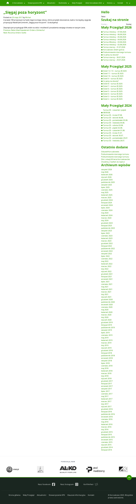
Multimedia (63, 3)
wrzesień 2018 (107, 358)
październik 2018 (108, 355)
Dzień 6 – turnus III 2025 (113, 89)
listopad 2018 (106, 353)
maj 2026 (104, 172)
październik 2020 (108, 302)
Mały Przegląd (77, 3)
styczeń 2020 (106, 320)
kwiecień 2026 (106, 174)
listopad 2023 (106, 225)
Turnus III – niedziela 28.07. (114, 140)
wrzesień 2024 (107, 205)
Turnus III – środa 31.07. (112, 133)
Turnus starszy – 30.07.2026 (114, 57)
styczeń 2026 (106, 177)
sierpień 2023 (106, 230)
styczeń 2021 (106, 297)
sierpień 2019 (106, 330)
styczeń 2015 (106, 445)
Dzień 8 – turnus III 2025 (113, 84)
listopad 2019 (106, 325)
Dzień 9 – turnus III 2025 (113, 78)
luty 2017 (104, 404)
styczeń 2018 (106, 378)
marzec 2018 (106, 373)
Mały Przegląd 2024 (116, 105)
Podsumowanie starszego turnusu (117, 52)
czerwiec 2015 (106, 442)
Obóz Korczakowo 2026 (93, 3)
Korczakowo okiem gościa (113, 50)
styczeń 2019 (106, 348)
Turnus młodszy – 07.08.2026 (114, 32)
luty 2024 (104, 220)
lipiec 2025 (105, 187)
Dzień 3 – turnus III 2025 (113, 96)
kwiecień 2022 (106, 264)
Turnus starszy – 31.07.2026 (114, 47)
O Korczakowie (17, 3)
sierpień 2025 (106, 185)
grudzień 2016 (107, 409)
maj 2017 (104, 396)
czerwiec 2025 (106, 190)
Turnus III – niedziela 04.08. (114, 123)
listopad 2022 (106, 246)
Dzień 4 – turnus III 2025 (113, 94)
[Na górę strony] (129, 477)
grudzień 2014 (107, 447)
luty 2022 (104, 269)
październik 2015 (108, 437)
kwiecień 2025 (106, 195)
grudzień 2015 (107, 432)
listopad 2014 (106, 450)
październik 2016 (108, 414)
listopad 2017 (106, 383)
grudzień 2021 (107, 274)
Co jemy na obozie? (111, 55)
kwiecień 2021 (106, 289)
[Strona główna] (8, 3)
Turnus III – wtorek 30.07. (113, 135)
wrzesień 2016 (107, 417)
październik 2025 (108, 182)
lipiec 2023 (105, 233)
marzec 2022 (106, 266)
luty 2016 (104, 429)
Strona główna (14, 495)
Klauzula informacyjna (76, 495)
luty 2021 (104, 294)
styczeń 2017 (106, 406)
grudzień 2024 (107, 200)
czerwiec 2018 (106, 366)
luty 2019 (104, 345)
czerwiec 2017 (106, 394)
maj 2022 (104, 261)
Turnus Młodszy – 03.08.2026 (114, 42)
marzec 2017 (106, 401)
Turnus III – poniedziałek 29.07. (115, 138)
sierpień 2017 (106, 389)
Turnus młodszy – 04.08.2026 (114, 39)
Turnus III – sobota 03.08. (113, 125)
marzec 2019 (106, 343)
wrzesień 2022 (107, 251)
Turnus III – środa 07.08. (112, 115)
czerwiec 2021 (106, 284)
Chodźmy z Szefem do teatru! (113, 162)
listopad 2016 (106, 411)
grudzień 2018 (107, 350)
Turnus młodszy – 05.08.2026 (114, 37)
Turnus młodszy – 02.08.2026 (114, 44)
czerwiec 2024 (106, 210)
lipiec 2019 (105, 332)
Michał (28, 17)
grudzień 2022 (107, 243)
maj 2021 (104, 287)
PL (127, 3)
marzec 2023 (106, 241)
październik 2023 (108, 228)
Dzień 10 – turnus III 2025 (113, 76)
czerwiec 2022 (106, 259)
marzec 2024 (106, 218)
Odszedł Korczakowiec (110, 151)
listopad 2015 (106, 434)
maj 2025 (104, 192)
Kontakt (120, 3)
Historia (109, 3)
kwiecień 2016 (106, 424)
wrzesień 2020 (107, 304)
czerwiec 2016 (106, 419)
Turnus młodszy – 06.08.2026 (114, 34)
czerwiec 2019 (106, 335)
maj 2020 (104, 309)
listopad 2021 (106, 276)
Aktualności (51, 3)
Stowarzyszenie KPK (35, 3)
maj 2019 (104, 338)
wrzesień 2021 (107, 279)
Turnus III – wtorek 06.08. (113, 117)
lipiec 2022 (105, 256)
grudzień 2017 (107, 381)
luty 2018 (104, 376)
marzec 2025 (106, 197)
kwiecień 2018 (106, 371)
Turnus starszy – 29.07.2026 (114, 60)
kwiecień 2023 (106, 238)
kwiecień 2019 (106, 340)
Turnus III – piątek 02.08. (113, 128)
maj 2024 (104, 213)
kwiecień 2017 (106, 399)
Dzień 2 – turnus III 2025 (113, 99)
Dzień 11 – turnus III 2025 (113, 73)
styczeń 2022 (106, 271)
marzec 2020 (106, 315)
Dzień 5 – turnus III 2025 (113, 91)
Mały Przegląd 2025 (116, 66)
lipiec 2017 (105, 391)
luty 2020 (104, 317)
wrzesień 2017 (107, 386)
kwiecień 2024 (106, 215)
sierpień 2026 (106, 169)
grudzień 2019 (107, 322)
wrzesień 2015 (107, 439)
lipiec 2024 (105, 208)
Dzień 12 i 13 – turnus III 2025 (115, 71)
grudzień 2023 (107, 223)
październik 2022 (108, 248)
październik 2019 (108, 327)
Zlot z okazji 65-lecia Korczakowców (115, 159)
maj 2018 (104, 368)
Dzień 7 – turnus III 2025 (113, 86)
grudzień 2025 (107, 180)
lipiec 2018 (105, 363)
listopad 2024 (106, 202)
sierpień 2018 (106, 360)
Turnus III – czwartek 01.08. (114, 130)
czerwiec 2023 (106, 236)
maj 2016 (104, 422)
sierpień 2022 (106, 253)
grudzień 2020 (107, 299)
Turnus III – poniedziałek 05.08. (115, 120)
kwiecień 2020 (106, 312)
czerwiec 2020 (106, 307)
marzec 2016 (106, 427)
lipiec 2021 (105, 281)
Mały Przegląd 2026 (116, 27)
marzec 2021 (106, 292)
